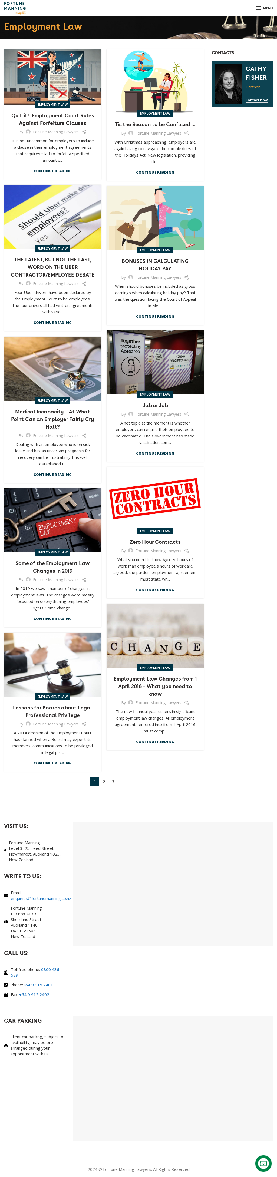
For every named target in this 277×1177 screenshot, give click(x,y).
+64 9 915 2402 (34, 994)
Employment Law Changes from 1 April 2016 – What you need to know (155, 686)
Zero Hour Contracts (155, 541)
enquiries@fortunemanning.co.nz (41, 898)
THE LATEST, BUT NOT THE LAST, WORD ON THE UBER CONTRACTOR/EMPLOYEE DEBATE (52, 267)
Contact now (257, 99)
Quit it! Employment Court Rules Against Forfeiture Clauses (52, 119)
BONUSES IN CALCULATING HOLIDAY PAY (155, 264)
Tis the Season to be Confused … (155, 124)
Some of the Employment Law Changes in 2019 (52, 567)
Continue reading (53, 171)
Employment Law (53, 104)
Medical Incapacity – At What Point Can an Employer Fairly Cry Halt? (52, 419)
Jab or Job (155, 405)
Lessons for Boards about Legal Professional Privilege (52, 711)
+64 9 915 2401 (38, 984)
